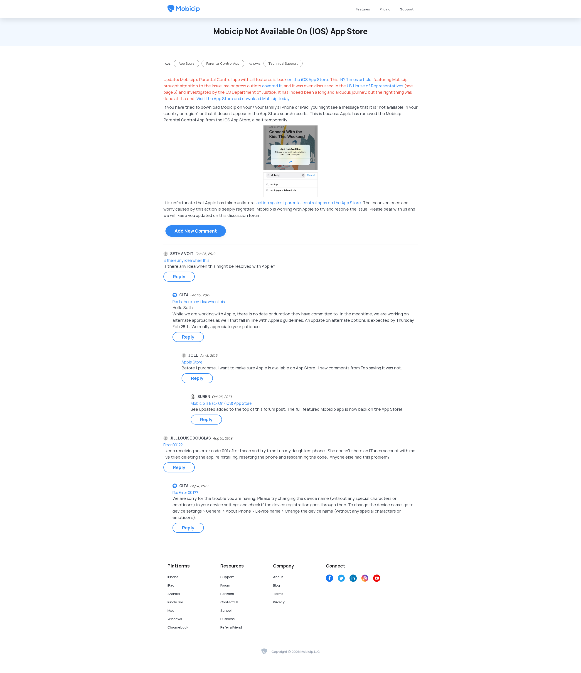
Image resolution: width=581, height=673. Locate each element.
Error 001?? (173, 444)
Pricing (385, 9)
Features (363, 9)
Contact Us (229, 602)
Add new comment (196, 231)
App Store (186, 63)
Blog (276, 585)
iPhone (172, 577)
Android (173, 593)
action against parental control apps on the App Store (308, 202)
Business (227, 619)
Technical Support (283, 63)
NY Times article (356, 79)
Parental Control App (222, 63)
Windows (174, 619)
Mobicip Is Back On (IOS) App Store (221, 403)
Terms (278, 593)
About (278, 577)
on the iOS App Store (307, 79)
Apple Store (192, 362)
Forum (225, 585)
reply (179, 276)
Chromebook (177, 627)
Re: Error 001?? (185, 492)
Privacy (279, 602)
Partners (227, 593)
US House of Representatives (375, 85)
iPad (170, 585)
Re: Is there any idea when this (198, 301)
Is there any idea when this (186, 260)
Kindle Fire (175, 602)
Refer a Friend (231, 627)
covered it (272, 85)
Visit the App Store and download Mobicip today (243, 98)
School (225, 610)
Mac (170, 610)
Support (407, 9)
